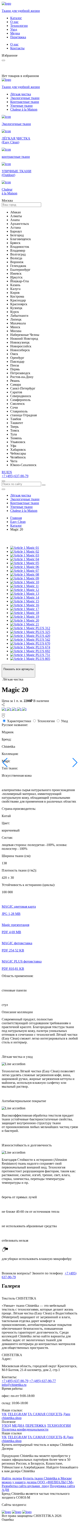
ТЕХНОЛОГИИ (59, 1425)
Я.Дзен (68, 1437)
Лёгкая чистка (20, 94)
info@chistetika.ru (14, 1385)
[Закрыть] (3, 714)
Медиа (15, 33)
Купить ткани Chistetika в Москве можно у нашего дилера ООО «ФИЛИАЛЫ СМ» (38, 1480)
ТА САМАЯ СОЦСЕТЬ (45, 1414)
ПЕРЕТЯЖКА (35, 1425)
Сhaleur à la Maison (23, 109)
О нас (14, 22)
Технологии (19, 25)
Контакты (17, 48)
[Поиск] (3, 481)
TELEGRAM (17, 1414)
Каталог (16, 18)
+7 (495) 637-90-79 (15, 476)
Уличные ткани (21, 105)
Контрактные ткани (24, 102)
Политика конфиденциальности (25, 1429)
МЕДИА (18, 1425)
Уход (13, 29)
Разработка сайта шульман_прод (25, 1486)
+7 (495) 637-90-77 (42, 1381)
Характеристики (19, 721)
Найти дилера (12, 1478)
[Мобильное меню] (3, 489)
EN (9, 472)
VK (4, 1414)
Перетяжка (18, 37)
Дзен (66, 1414)
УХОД (6, 1425)
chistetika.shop (12, 1418)
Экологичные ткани (24, 98)
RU (4, 472)
